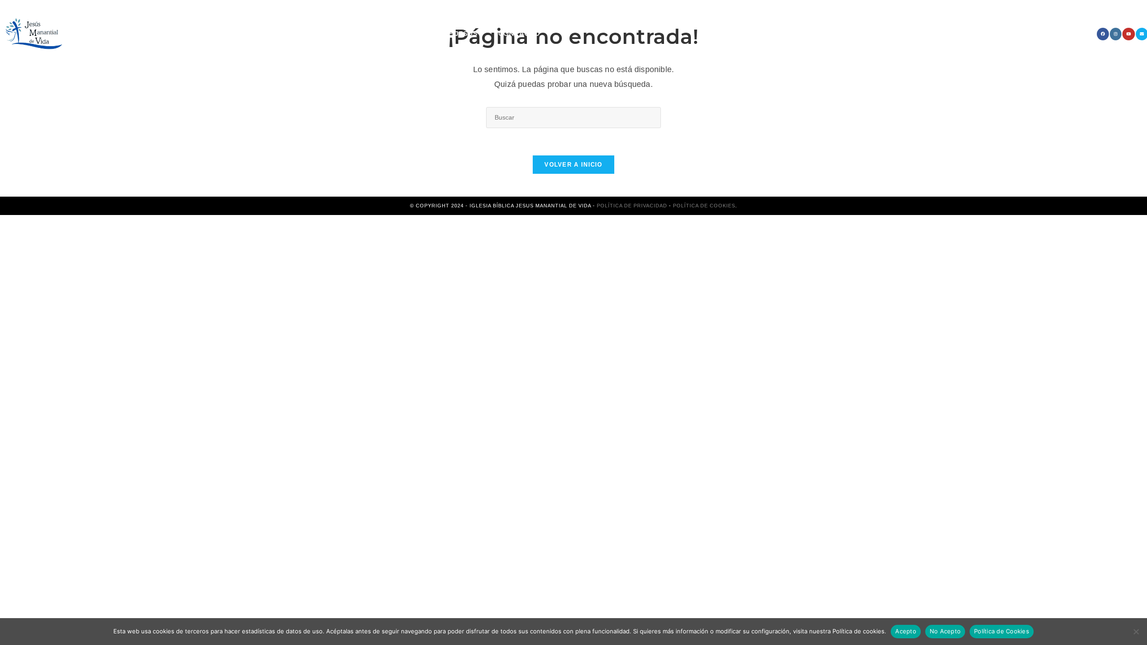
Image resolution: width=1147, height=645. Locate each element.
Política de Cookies (704, 205)
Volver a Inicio (573, 164)
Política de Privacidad (632, 205)
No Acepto (945, 631)
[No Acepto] (1135, 631)
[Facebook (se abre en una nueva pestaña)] (1103, 34)
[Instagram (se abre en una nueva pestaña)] (1115, 34)
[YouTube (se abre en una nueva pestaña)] (1128, 34)
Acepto (905, 631)
